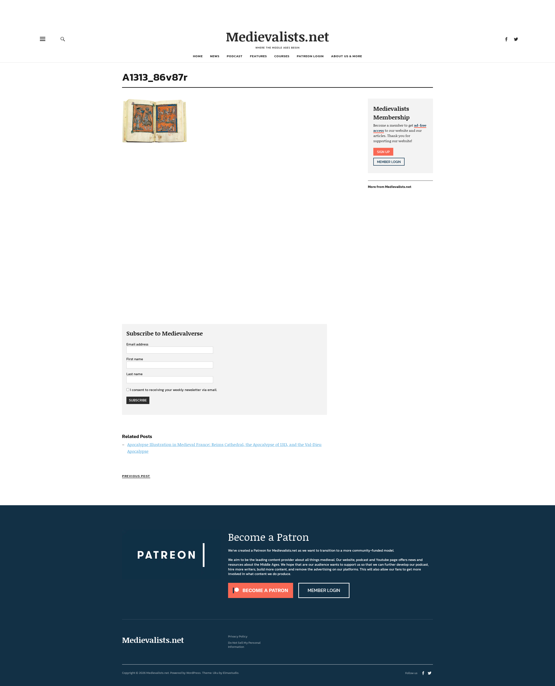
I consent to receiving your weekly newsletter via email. (173, 389)
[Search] (62, 39)
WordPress (193, 673)
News (214, 56)
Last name (134, 374)
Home (198, 56)
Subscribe (138, 400)
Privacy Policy (237, 636)
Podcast (235, 56)
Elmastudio (230, 673)
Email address (137, 344)
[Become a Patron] (260, 596)
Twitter (516, 39)
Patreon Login (310, 56)
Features (258, 56)
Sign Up (383, 151)
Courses (281, 56)
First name (134, 359)
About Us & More (346, 56)
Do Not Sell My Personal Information (244, 644)
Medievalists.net (277, 36)
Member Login (389, 161)
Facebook (506, 39)
